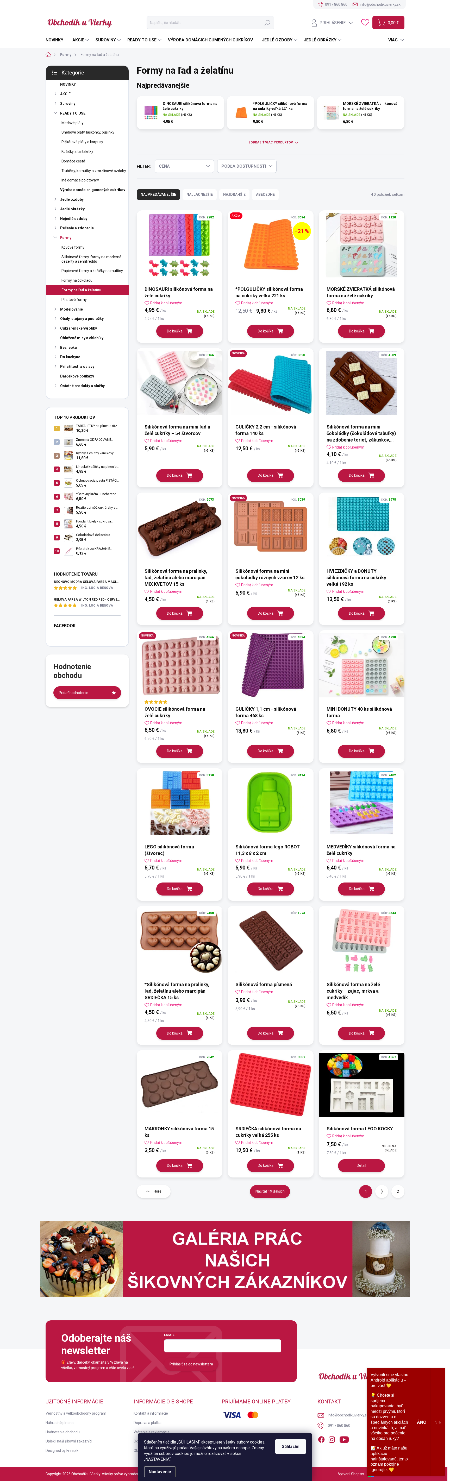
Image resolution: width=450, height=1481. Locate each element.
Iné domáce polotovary (80, 180)
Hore (157, 1191)
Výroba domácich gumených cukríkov (92, 190)
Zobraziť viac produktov (270, 142)
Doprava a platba (147, 1423)
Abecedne (265, 194)
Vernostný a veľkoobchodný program (76, 1413)
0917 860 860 (339, 1425)
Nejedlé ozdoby (73, 219)
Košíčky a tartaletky (77, 151)
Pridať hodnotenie (73, 693)
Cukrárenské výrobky (78, 328)
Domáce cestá (73, 161)
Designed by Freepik (62, 1450)
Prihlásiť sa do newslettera (191, 1364)
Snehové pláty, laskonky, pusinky (87, 132)
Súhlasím (290, 1446)
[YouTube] (344, 1439)
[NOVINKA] (270, 385)
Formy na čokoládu (76, 280)
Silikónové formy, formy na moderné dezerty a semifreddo (91, 259)
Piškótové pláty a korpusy (82, 142)
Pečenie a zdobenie (77, 228)
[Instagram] (332, 1439)
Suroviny (67, 104)
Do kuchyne (70, 357)
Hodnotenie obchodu (63, 1432)
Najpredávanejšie (158, 194)
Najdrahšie (234, 194)
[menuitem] (56, 40)
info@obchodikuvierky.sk (348, 1415)
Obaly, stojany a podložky (82, 319)
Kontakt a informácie (151, 1413)
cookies (257, 1442)
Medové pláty (72, 123)
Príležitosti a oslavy (77, 366)
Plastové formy (74, 300)
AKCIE (65, 94)
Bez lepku (68, 347)
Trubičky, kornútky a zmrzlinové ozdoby (93, 171)
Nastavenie (160, 1471)
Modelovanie (71, 309)
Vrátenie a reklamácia (152, 1432)
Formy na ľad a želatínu (81, 290)
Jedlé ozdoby (72, 199)
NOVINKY (68, 84)
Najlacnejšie (199, 194)
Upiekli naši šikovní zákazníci (69, 1441)
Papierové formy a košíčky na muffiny (92, 271)
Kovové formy (72, 247)
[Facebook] (321, 1439)
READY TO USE (72, 113)
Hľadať (267, 23)
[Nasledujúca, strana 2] (381, 1191)
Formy (65, 238)
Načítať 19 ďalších (270, 1191)
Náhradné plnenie (60, 1423)
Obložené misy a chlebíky (81, 338)
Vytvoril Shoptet (351, 1474)
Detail (361, 1165)
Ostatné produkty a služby (82, 386)
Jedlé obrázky (72, 209)
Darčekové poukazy (77, 376)
